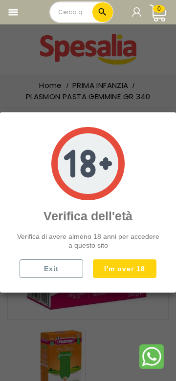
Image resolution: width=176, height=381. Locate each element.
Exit (51, 269)
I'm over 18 (124, 269)
